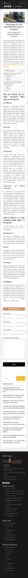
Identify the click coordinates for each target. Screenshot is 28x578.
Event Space (8, 88)
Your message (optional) (11, 338)
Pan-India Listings (9, 515)
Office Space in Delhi (10, 488)
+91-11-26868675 (10, 472)
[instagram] (10, 6)
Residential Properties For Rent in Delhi (14, 493)
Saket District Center (10, 537)
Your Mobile (7, 329)
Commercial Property (10, 547)
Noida (6, 528)
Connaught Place (9, 530)
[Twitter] (8, 6)
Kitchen (7, 87)
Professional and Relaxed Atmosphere (13, 81)
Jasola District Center (10, 535)
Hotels (6, 556)
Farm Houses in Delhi (10, 495)
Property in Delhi (9, 525)
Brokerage (7, 565)
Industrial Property (9, 552)
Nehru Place (8, 532)
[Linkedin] (6, 6)
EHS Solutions (8, 559)
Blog (6, 573)
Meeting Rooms (9, 85)
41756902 (6, 474)
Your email (6, 321)
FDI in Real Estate (9, 563)
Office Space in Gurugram (11, 508)
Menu (24, 3)
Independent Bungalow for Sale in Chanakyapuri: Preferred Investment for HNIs (13, 389)
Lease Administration (10, 568)
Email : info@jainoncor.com (10, 479)
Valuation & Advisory (10, 570)
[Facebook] (5, 6)
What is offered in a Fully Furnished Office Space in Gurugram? (13, 83)
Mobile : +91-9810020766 (10, 476)
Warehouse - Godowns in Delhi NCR (14, 498)
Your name (6, 313)
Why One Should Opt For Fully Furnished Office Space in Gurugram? (13, 74)
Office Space (8, 554)
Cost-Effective (9, 76)
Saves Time (8, 77)
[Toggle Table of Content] (21, 71)
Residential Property (10, 549)
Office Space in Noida (10, 511)
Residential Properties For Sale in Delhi (14, 491)
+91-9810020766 (18, 6)
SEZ (6, 561)
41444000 (22, 472)
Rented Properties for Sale (11, 513)
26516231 (17, 472)
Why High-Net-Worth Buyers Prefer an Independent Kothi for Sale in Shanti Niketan (13, 429)
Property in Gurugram (10, 523)
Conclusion (6, 90)
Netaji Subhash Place (10, 539)
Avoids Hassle (9, 79)
